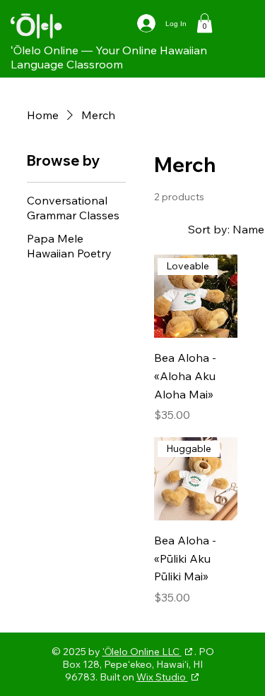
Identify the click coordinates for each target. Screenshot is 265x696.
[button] (204, 22)
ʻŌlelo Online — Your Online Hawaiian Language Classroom (109, 57)
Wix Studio (162, 677)
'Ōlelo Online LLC (142, 651)
